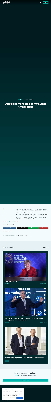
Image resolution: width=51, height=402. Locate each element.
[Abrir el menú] (41, 2)
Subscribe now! (25, 380)
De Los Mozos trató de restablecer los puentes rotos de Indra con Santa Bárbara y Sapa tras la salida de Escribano (24, 319)
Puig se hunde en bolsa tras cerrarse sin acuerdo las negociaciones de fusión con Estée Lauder (24, 357)
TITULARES (20, 99)
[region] (13, 394)
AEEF (18, 235)
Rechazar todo (13, 397)
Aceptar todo (19, 397)
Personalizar (6, 397)
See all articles (45, 247)
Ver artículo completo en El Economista (10, 221)
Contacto (45, 2)
